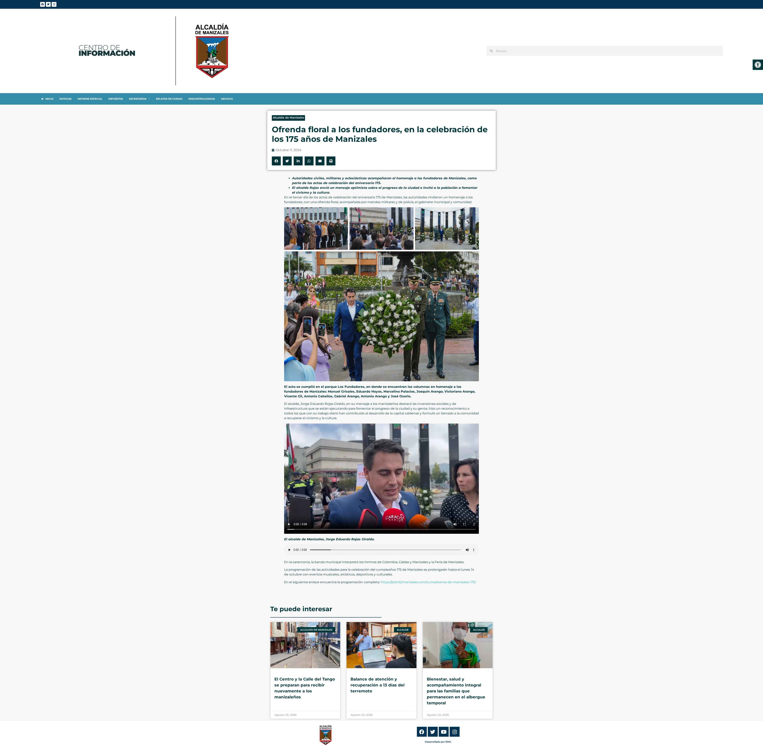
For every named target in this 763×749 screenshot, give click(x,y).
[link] (758, 65)
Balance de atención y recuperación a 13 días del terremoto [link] (378, 685)
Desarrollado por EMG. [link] (438, 741)
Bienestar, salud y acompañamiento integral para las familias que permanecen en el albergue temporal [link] (456, 691)
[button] (276, 160)
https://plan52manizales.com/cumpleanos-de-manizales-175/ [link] (428, 582)
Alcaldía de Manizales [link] (288, 117)
